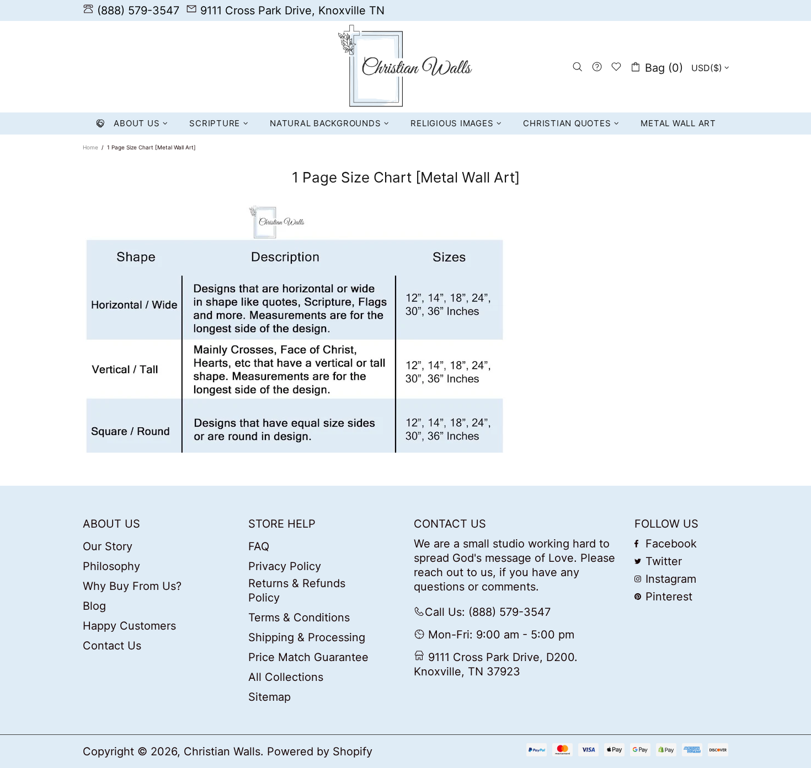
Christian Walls (405, 66)
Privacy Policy (284, 566)
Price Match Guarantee (308, 657)
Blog (94, 606)
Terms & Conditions (299, 617)
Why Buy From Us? (132, 586)
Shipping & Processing (306, 637)
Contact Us (112, 645)
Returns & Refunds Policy (296, 590)
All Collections (285, 677)
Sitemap (269, 696)
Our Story (107, 546)
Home (90, 147)
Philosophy (111, 566)
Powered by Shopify (319, 751)
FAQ (258, 546)
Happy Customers (129, 625)
